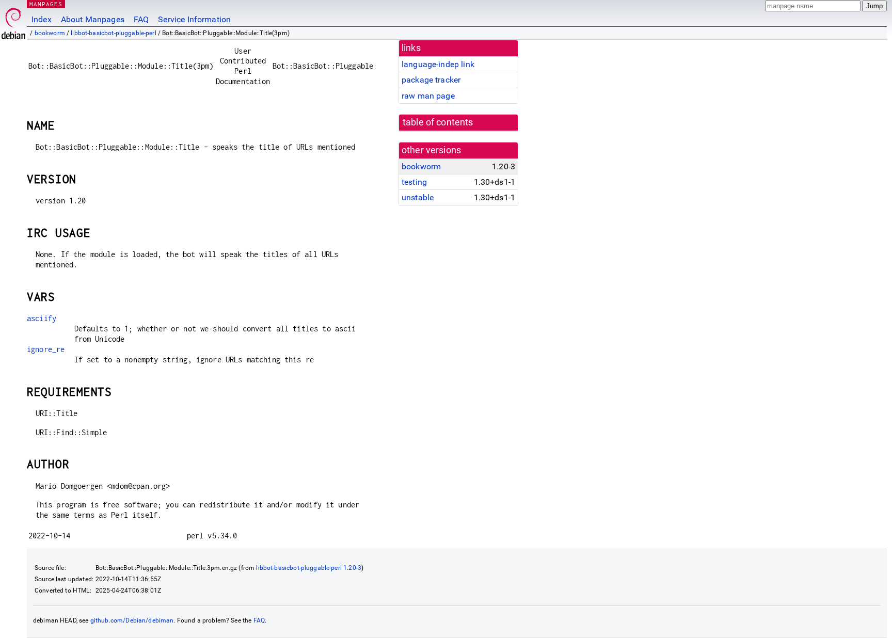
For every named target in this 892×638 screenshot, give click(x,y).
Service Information (194, 19)
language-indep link (438, 64)
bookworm (50, 33)
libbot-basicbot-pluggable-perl (113, 33)
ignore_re (46, 349)
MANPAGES (45, 4)
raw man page (428, 96)
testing (414, 182)
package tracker (431, 80)
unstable (418, 197)
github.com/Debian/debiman (132, 620)
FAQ (141, 19)
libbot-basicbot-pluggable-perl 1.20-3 (308, 567)
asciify (41, 318)
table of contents (438, 122)
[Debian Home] (13, 21)
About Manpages (92, 19)
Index (41, 19)
